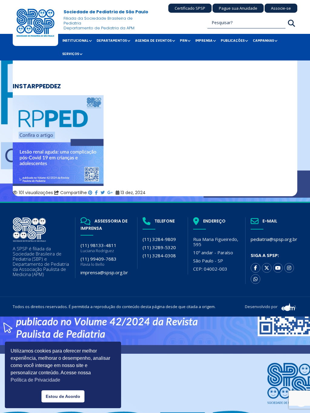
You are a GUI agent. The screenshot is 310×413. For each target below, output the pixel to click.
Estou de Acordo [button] (63, 396)
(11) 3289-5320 (159, 247)
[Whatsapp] (255, 279)
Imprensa (204, 40)
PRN (183, 40)
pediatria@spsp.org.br (274, 239)
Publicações (233, 40)
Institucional (75, 40)
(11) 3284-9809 (159, 239)
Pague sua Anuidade (238, 8)
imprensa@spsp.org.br (104, 272)
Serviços (70, 54)
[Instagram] (289, 268)
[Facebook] (255, 268)
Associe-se (281, 8)
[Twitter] (267, 268)
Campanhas (263, 40)
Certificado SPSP (190, 8)
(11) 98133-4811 (99, 247)
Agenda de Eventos (153, 40)
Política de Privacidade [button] (35, 379)
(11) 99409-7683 (99, 261)
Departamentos (112, 40)
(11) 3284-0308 (159, 255)
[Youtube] (278, 268)
